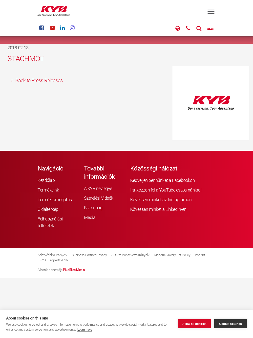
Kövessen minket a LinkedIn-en (158, 209)
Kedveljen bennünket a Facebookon (162, 180)
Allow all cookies (194, 324)
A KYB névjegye (98, 188)
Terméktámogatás (50, 199)
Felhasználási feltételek (50, 222)
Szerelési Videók (98, 198)
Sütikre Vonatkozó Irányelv (130, 255)
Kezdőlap (46, 180)
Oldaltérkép (48, 209)
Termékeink (48, 190)
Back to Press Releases (38, 80)
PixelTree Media (74, 270)
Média (90, 217)
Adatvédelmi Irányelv (52, 255)
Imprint (200, 255)
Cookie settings (230, 324)
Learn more (84, 329)
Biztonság (93, 207)
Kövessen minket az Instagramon (160, 199)
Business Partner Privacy (89, 255)
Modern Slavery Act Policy (172, 255)
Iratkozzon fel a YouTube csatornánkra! (165, 190)
